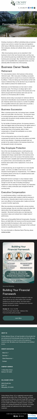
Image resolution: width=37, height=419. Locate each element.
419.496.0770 (24, 8)
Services (5, 18)
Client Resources (9, 22)
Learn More (18, 318)
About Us (5, 13)
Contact (5, 26)
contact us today (5, 232)
